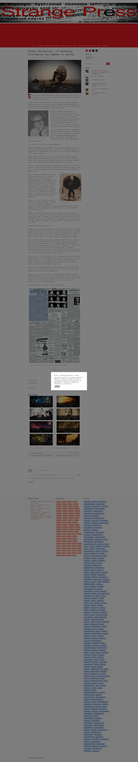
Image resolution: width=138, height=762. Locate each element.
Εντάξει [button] (57, 386)
